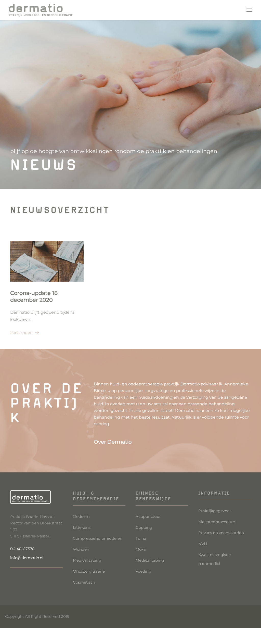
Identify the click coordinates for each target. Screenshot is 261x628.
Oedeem (81, 516)
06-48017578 (22, 548)
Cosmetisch (84, 582)
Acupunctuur (148, 516)
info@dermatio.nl (26, 557)
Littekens (81, 527)
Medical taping (87, 560)
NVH (202, 543)
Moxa (141, 549)
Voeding (143, 571)
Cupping (144, 527)
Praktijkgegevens (214, 510)
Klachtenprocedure (216, 521)
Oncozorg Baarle (89, 571)
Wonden (81, 549)
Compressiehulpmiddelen (97, 538)
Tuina (141, 538)
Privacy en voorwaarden (221, 532)
